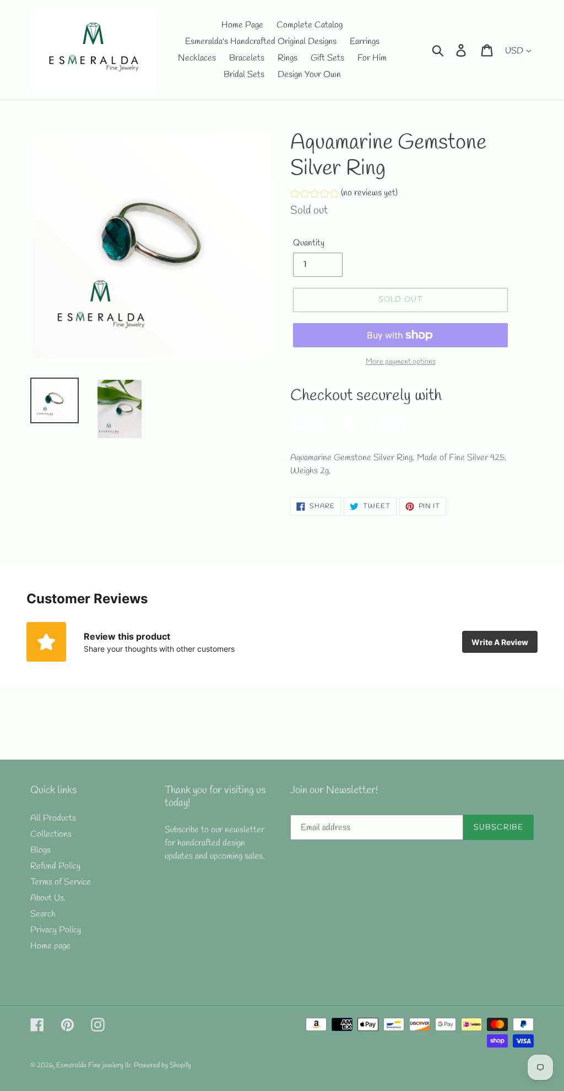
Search (43, 914)
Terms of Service (60, 882)
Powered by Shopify (162, 1065)
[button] (344, 195)
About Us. (48, 898)
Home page (50, 946)
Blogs (40, 850)
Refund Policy (55, 866)
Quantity (308, 243)
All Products (53, 818)
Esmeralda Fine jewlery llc (94, 1065)
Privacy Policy (55, 930)
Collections (51, 834)
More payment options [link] (401, 362)
